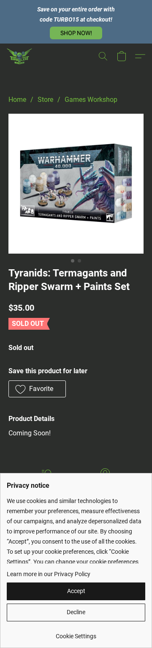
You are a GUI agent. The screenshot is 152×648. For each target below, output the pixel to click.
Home (17, 100)
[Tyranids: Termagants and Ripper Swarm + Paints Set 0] (76, 183)
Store (45, 100)
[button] (76, 33)
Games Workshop (91, 100)
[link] (76, 633)
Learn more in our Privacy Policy (48, 574)
